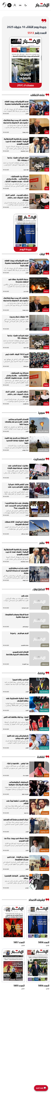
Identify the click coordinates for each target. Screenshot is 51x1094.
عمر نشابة (26, 366)
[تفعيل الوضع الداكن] (25, 5)
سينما (46, 794)
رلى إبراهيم (25, 207)
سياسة (46, 272)
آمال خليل (26, 170)
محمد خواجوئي (24, 151)
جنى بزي (26, 813)
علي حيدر (26, 291)
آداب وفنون (44, 831)
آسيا (47, 151)
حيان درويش (25, 450)
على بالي (45, 608)
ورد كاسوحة (25, 664)
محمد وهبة (25, 132)
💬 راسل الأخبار (41, 1088)
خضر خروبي (25, 580)
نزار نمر (27, 888)
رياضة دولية (44, 710)
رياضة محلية (44, 691)
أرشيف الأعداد (36, 900)
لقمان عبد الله (24, 534)
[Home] (42, 5)
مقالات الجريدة (43, 431)
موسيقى (45, 813)
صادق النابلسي (24, 645)
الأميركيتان (44, 580)
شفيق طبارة (25, 794)
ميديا (46, 775)
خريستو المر (25, 626)
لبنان (46, 113)
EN (20, 5)
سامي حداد (25, 775)
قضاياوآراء (45, 626)
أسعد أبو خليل (25, 608)
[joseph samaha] (4, 5)
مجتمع (45, 310)
